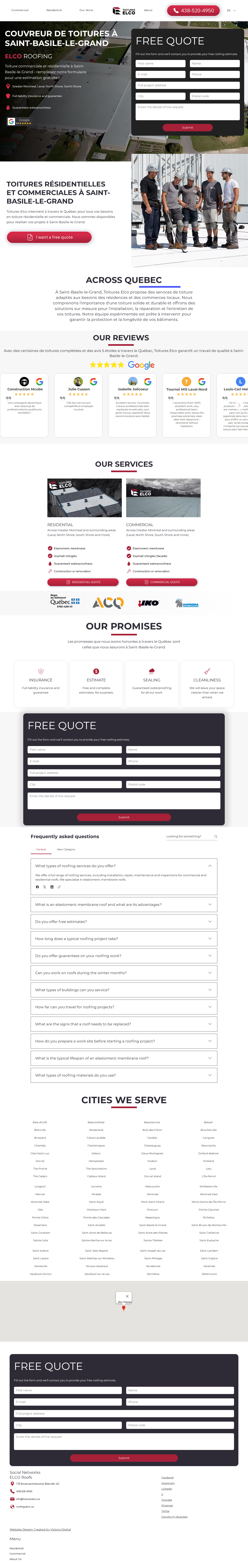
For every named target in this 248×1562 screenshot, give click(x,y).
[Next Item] (239, 405)
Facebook (167, 1477)
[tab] (41, 849)
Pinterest (167, 1505)
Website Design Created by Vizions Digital (40, 1529)
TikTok (165, 1511)
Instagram (168, 1483)
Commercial (17, 1553)
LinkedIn (166, 1488)
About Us (15, 1559)
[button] (37, 887)
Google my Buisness (174, 1516)
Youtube (166, 1500)
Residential (17, 1548)
